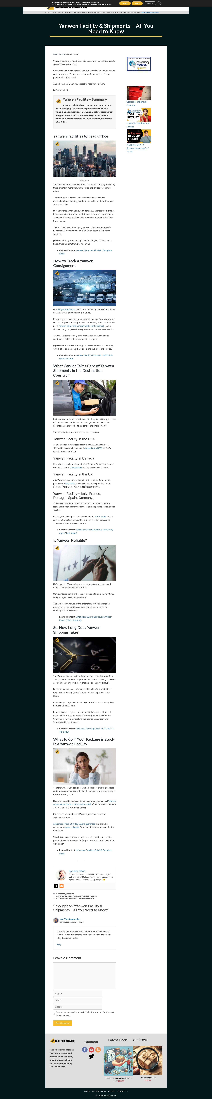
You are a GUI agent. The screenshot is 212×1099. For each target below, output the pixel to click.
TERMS (87, 1091)
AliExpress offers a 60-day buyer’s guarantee (74, 824)
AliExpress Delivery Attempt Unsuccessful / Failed (138, 148)
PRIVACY (111, 1091)
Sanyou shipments (66, 309)
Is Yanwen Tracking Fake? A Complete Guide (75, 898)
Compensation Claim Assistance (119, 1078)
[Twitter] (56, 886)
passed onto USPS (93, 448)
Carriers (70, 894)
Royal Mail (70, 483)
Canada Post (76, 467)
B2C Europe (100, 516)
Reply (59, 945)
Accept (125, 3)
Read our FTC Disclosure (150, 12)
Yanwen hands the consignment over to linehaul (81, 326)
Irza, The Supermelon (70, 919)
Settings (150, 3)
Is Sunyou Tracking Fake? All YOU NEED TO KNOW (76, 896)
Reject (137, 3)
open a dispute (72, 827)
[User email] (61, 886)
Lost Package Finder (148, 1077)
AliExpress (60, 894)
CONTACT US (122, 1091)
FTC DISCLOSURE (99, 1091)
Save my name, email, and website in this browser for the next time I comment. (85, 1014)
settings (109, 4)
